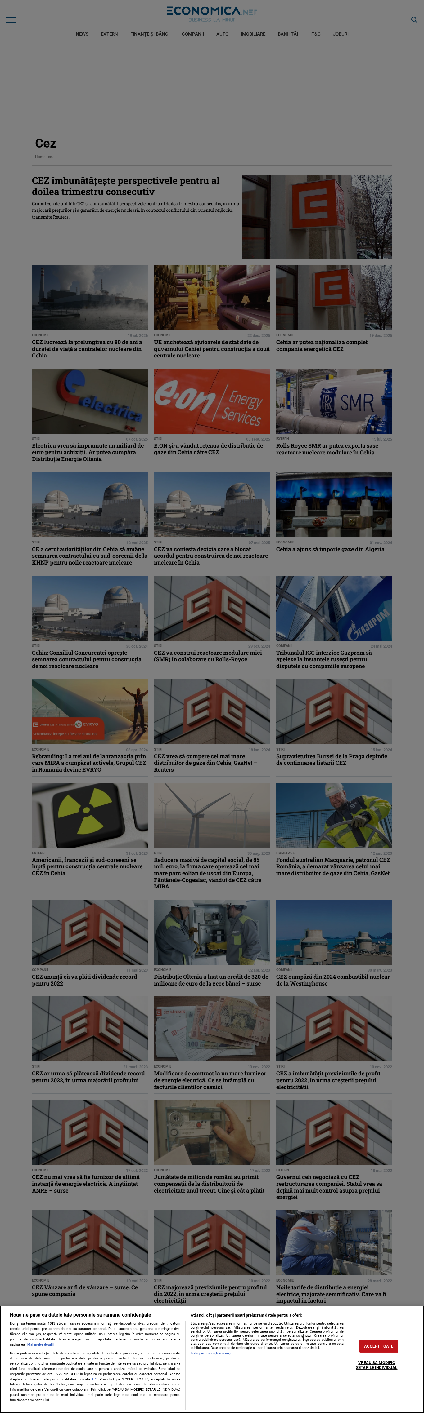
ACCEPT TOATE (379, 1346)
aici (94, 1379)
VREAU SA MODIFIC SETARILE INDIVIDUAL (376, 1365)
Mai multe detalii (40, 1345)
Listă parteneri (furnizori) (211, 1353)
